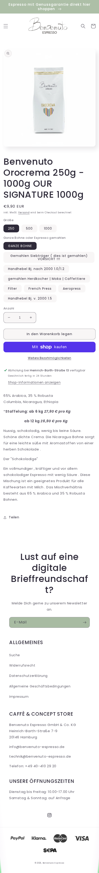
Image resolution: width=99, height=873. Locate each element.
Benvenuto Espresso (53, 863)
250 (11, 228)
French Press (40, 288)
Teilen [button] (14, 517)
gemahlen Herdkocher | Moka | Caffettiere (46, 278)
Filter (12, 288)
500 (29, 228)
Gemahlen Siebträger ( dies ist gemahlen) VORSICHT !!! (49, 257)
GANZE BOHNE (20, 246)
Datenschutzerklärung (28, 675)
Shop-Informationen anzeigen (34, 382)
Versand (23, 212)
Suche (14, 655)
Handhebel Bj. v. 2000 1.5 (30, 298)
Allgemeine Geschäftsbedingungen (40, 686)
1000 (48, 228)
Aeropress (72, 288)
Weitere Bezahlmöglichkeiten (49, 358)
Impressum (19, 696)
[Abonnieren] (84, 622)
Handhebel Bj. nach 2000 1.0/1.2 (36, 269)
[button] (6, 26)
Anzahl (8, 308)
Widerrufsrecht (22, 665)
